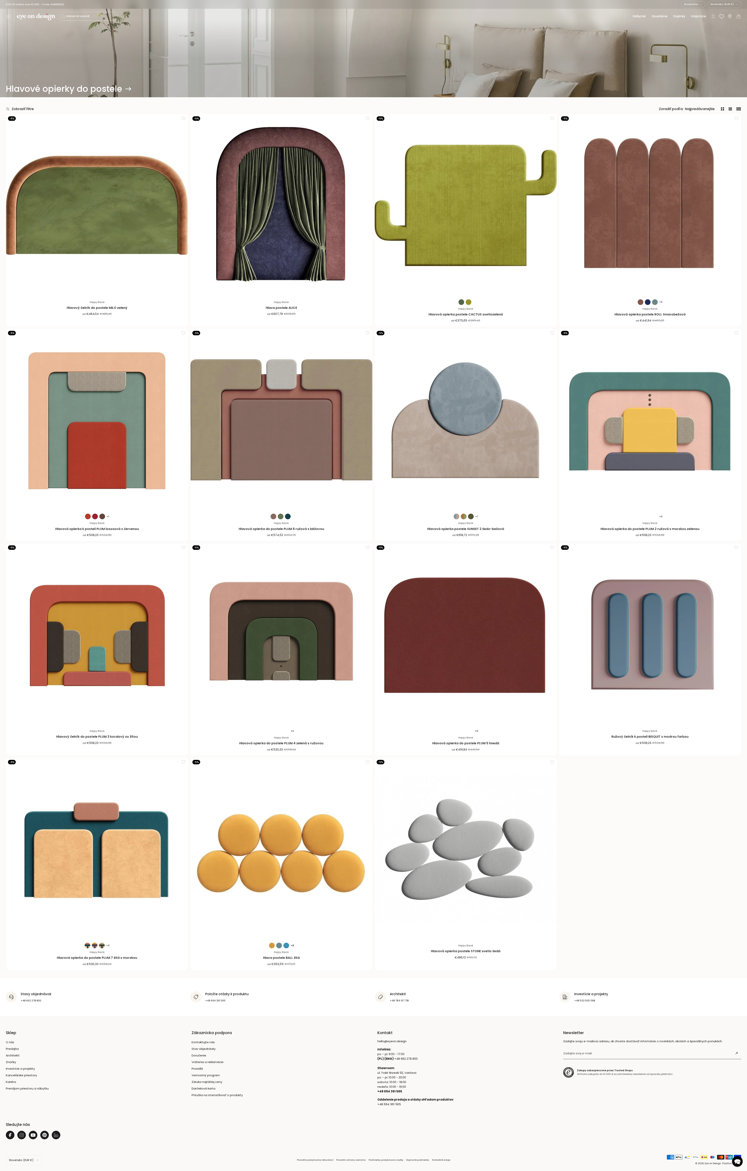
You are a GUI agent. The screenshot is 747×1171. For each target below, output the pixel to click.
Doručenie (199, 1055)
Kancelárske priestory (21, 1075)
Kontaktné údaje (441, 1159)
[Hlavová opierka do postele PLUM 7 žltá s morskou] (97, 849)
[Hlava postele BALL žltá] (281, 849)
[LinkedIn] (56, 1135)
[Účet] (713, 16)
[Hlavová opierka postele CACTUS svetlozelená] (466, 205)
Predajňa (12, 1049)
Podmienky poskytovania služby (386, 1159)
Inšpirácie (698, 16)
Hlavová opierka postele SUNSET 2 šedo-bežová (465, 529)
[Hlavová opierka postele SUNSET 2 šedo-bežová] (466, 420)
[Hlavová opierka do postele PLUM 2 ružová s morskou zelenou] (650, 420)
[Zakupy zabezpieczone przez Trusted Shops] (568, 1072)
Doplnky (679, 16)
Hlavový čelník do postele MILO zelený (97, 308)
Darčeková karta (203, 1088)
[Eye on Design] (36, 17)
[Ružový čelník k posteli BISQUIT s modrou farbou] (650, 634)
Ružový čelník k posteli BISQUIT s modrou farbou (649, 736)
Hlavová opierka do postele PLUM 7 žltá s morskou (97, 958)
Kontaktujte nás (203, 1042)
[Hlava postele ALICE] (281, 205)
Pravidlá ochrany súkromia (351, 1159)
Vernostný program (206, 1075)
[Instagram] (21, 1135)
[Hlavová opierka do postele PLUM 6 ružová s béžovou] (281, 420)
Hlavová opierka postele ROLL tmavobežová (650, 314)
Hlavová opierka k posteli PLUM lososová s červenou (97, 529)
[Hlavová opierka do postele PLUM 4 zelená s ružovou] (281, 634)
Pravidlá (197, 1069)
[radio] (461, 302)
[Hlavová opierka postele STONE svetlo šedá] (466, 849)
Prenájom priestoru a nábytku (27, 1088)
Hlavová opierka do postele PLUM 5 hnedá (465, 743)
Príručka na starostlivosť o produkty (217, 1095)
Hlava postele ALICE (281, 308)
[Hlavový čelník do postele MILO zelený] (97, 205)
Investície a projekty (20, 1069)
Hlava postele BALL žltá (281, 958)
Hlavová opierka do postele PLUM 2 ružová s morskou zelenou (650, 529)
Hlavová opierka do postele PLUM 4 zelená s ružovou (281, 743)
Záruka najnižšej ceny (207, 1082)
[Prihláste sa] (736, 1053)
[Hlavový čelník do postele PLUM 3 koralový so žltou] (97, 634)
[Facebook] (10, 1135)
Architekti (12, 1055)
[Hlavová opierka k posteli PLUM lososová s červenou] (97, 420)
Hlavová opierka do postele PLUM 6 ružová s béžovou (281, 529)
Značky (11, 1062)
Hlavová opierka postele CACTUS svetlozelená (466, 314)
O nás (10, 1042)
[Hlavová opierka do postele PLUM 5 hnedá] (466, 634)
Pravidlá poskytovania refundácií (315, 1159)
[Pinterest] (44, 1135)
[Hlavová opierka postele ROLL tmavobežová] (650, 205)
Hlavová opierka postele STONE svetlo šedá (465, 951)
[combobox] (693, 4)
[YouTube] (33, 1135)
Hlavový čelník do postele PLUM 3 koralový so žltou (97, 736)
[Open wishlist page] (721, 16)
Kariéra (11, 1082)
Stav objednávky (204, 1049)
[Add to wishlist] (183, 118)
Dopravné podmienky (417, 1159)
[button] (8, 16)
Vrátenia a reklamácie (208, 1062)
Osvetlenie (659, 16)
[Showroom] (729, 16)
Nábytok (639, 16)
